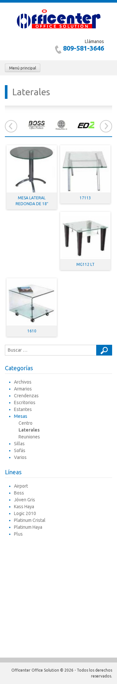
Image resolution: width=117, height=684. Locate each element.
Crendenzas (26, 395)
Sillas (19, 443)
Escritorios (24, 402)
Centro (25, 423)
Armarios (23, 388)
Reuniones (29, 436)
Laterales (29, 430)
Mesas (20, 416)
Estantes (23, 409)
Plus (18, 534)
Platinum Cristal (30, 520)
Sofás (19, 450)
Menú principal (22, 68)
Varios (20, 457)
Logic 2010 (25, 513)
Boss (19, 492)
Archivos (23, 382)
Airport (21, 486)
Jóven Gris (24, 499)
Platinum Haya (28, 527)
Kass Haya (24, 506)
